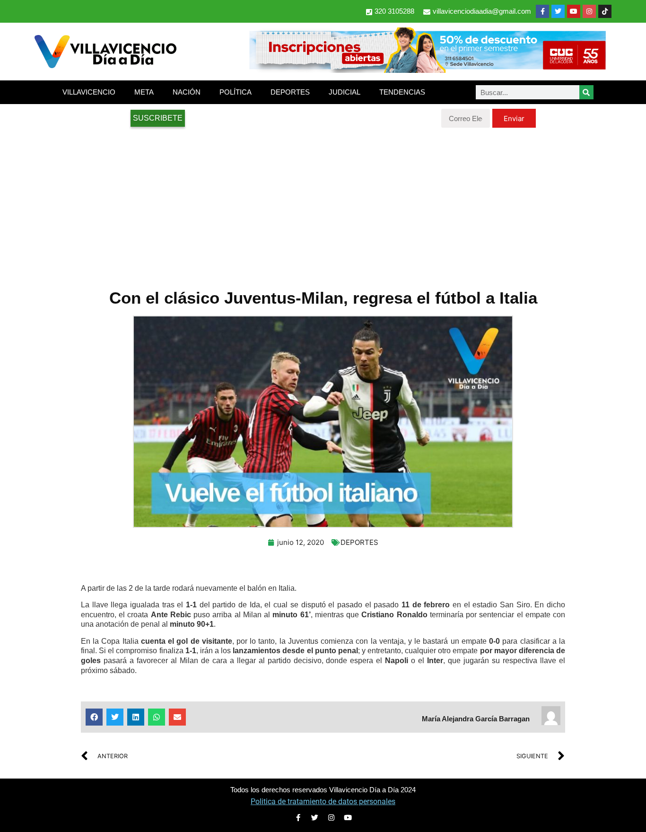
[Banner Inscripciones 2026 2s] (427, 70)
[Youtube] (573, 11)
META (144, 92)
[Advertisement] (323, 203)
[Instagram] (589, 11)
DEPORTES (290, 92)
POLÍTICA (235, 92)
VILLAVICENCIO (88, 92)
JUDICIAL (344, 92)
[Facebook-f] (542, 11)
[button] (94, 717)
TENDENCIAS (402, 92)
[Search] (586, 92)
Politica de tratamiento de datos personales (323, 801)
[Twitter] (558, 11)
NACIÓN (187, 92)
